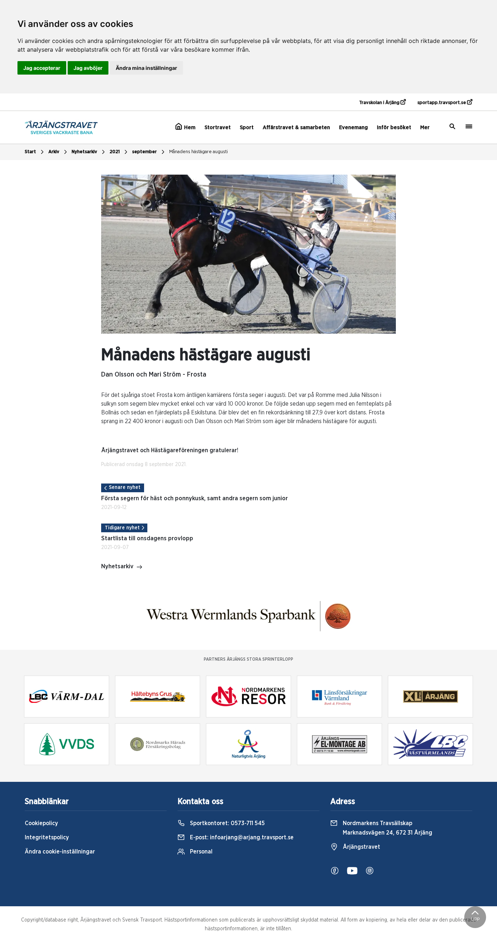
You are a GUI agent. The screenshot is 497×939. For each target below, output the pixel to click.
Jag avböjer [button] (88, 68)
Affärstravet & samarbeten (296, 127)
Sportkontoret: (226, 823)
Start (30, 152)
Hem (189, 127)
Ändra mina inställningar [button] (146, 68)
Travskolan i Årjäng (380, 102)
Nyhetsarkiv (84, 152)
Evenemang (353, 127)
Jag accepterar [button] (41, 68)
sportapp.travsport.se (442, 102)
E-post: (241, 837)
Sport (247, 127)
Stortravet (217, 127)
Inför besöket (394, 127)
